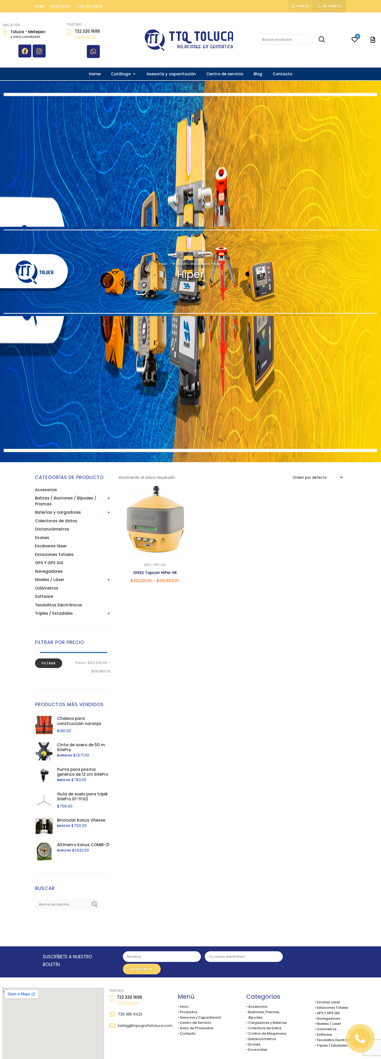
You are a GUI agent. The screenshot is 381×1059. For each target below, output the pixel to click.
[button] (184, 493)
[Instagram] (39, 51)
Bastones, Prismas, (264, 1012)
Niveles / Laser (329, 1023)
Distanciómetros (52, 529)
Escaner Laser (328, 1002)
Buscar (319, 39)
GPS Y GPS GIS (49, 562)
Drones (42, 537)
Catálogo (121, 74)
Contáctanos (89, 6)
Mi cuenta (332, 6)
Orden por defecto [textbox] (310, 477)
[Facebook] (24, 51)
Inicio (163, 264)
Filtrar (48, 663)
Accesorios (46, 489)
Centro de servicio (224, 74)
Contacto (282, 74)
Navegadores (49, 571)
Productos (188, 1012)
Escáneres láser (51, 546)
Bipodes (254, 1017)
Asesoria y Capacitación (200, 1017)
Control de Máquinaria (267, 1033)
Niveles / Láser (49, 579)
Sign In (303, 6)
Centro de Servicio (195, 1022)
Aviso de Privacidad (196, 1028)
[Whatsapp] (93, 51)
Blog (257, 74)
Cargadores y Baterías (267, 1022)
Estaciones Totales (54, 554)
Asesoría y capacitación (171, 74)
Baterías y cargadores (58, 512)
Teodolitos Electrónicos (58, 605)
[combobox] (317, 477)
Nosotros (60, 6)
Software (44, 596)
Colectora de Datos (264, 1028)
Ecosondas (257, 1049)
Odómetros (46, 588)
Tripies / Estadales (54, 613)
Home (40, 6)
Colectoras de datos (56, 521)
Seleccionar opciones (155, 591)
